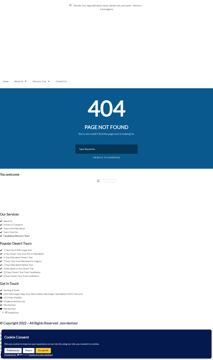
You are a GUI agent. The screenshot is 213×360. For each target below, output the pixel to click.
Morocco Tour (39, 81)
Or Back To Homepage (106, 157)
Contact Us (61, 81)
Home (6, 81)
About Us (18, 81)
